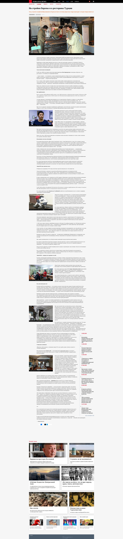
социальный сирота (64, 350)
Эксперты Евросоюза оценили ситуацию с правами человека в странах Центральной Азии (86, 350)
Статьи (39, 4)
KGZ (59, 1)
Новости (31, 4)
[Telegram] (47, 424)
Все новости (89, 415)
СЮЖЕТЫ (58, 4)
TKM (67, 1)
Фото (51, 4)
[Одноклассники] (43, 424)
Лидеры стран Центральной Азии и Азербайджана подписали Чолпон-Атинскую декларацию (87, 410)
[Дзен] (45, 424)
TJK (63, 1)
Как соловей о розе (84, 516)
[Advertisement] (61, 433)
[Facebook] (49, 424)
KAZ (55, 1)
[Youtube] (51, 424)
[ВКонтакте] (41, 424)
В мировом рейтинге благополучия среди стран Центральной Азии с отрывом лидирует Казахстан (87, 392)
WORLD (77, 1)
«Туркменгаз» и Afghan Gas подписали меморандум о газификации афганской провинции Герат (87, 361)
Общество (43, 14)
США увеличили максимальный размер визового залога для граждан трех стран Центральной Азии (87, 400)
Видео (45, 4)
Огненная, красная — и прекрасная (34, 517)
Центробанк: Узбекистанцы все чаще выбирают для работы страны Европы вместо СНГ (87, 340)
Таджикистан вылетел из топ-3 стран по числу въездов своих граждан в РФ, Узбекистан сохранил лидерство (87, 381)
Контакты (31, 535)
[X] (39, 424)
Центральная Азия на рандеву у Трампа (69, 517)
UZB (72, 1)
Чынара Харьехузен (31, 14)
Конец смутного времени (52, 516)
